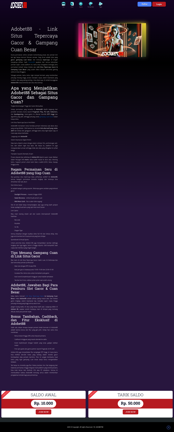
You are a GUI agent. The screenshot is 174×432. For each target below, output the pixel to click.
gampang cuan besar (46, 117)
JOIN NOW (43, 412)
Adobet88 (31, 62)
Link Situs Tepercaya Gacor (34, 296)
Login (159, 4)
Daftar (145, 4)
